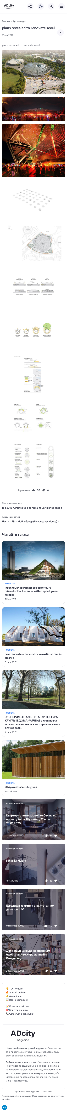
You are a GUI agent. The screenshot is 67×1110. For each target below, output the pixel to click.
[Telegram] (4, 1107)
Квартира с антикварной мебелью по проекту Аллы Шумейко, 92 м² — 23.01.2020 (31, 819)
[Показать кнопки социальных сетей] (30, 6)
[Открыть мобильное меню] (61, 6)
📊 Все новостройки (17, 999)
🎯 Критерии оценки (17, 1009)
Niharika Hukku (16, 860)
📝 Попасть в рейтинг (17, 1006)
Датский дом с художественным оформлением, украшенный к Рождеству (28, 954)
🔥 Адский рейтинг (16, 992)
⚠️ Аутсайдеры (14, 995)
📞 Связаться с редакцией (20, 1013)
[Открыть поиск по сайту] (51, 6)
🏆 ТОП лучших (14, 988)
